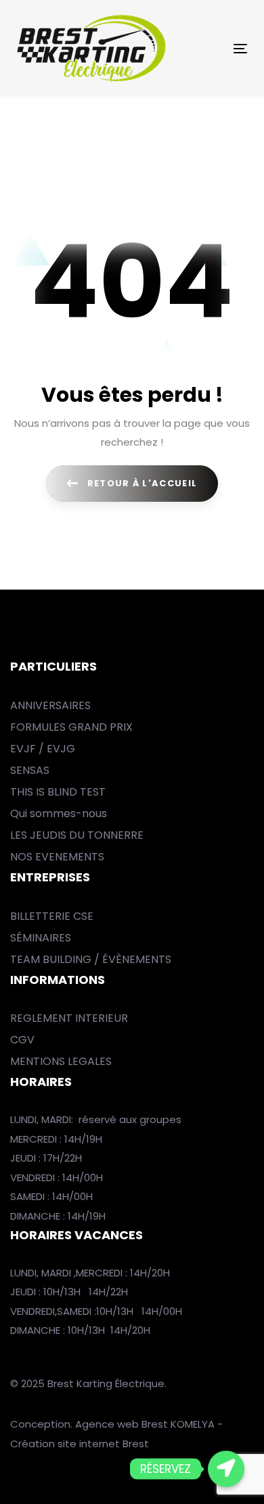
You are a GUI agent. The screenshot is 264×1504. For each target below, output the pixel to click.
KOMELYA (194, 1424)
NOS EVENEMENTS (57, 856)
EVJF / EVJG (42, 748)
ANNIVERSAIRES (50, 705)
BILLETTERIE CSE (51, 916)
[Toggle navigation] (209, 48)
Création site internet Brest (79, 1443)
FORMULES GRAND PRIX (71, 727)
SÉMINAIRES (40, 937)
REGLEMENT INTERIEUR (69, 1018)
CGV (22, 1039)
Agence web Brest (121, 1424)
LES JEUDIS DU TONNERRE (77, 835)
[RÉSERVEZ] (226, 1469)
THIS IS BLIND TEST (58, 792)
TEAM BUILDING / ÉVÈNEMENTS (90, 959)
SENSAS (29, 770)
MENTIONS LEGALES (61, 1061)
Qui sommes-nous (58, 813)
